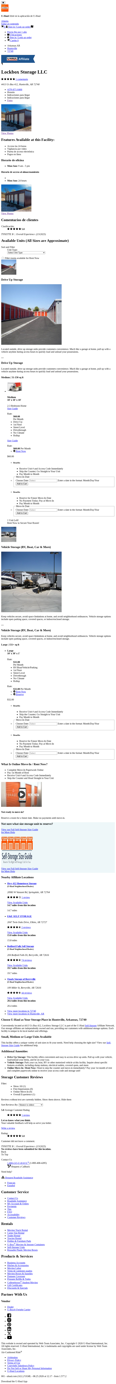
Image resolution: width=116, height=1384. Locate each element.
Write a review (8, 1128)
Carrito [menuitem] (14, 40)
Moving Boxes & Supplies (20, 1273)
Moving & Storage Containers (26, 1244)
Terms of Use (13, 1363)
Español (11, 1185)
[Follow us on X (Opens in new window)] (9, 1334)
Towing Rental (14, 1238)
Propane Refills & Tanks (19, 1279)
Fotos (10, 100)
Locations (15, 1371)
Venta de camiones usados (19, 1271)
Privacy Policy (14, 1360)
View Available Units (17, 902)
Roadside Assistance (17, 1201)
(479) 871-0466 (14, 89)
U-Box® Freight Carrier (18, 1309)
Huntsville (12, 48)
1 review (26, 897)
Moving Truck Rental (17, 1230)
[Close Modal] (2, 357)
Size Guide (12, 408)
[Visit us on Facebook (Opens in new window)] (9, 1316)
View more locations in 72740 (21, 1011)
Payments (11, 1206)
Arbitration (12, 1357)
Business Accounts (16, 1262)
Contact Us (12, 1198)
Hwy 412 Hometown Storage (22, 883)
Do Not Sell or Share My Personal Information (29, 1368)
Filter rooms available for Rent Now (22, 258)
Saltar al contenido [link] (10, 24)
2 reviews (26, 927)
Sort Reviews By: (10, 1104)
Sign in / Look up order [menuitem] (20, 37)
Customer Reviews (16, 1217)
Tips (9, 1209)
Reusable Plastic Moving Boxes (22, 1250)
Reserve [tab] (19, 694)
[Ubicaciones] (32, 27)
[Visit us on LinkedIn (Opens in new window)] (9, 1330)
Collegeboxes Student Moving (22, 1282)
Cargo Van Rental (15, 1233)
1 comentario (22, 79)
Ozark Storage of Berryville (21, 979)
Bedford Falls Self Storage (20, 946)
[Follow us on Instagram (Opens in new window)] (9, 1321)
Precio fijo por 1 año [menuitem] (17, 32)
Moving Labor (14, 1268)
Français (11, 1183)
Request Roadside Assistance (19, 1177)
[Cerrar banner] (3, 2)
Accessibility (13, 1214)
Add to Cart (22, 484)
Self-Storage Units (16, 1247)
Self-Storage (91, 1025)
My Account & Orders (18, 1203)
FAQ (9, 1212)
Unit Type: (12, 249)
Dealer (10, 1307)
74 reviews (26, 960)
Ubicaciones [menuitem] (15, 34)
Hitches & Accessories (18, 1265)
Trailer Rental (13, 1235)
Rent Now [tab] (20, 451)
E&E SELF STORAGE (19, 916)
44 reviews (26, 993)
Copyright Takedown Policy (20, 1365)
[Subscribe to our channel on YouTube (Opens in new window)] (9, 1338)
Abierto (4, 21)
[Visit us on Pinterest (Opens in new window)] (9, 1325)
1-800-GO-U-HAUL (18, 1163)
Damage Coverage (16, 1276)
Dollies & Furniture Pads (19, 1241)
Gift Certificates (14, 1285)
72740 (10, 51)
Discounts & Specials (17, 1288)
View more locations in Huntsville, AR (25, 1013)
